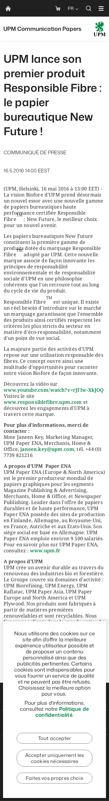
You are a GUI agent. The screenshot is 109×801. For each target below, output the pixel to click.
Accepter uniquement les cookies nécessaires (54, 758)
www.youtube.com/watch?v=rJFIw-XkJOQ (54, 390)
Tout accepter (54, 738)
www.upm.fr (45, 550)
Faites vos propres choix (54, 778)
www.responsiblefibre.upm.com (43, 402)
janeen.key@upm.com (47, 449)
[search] (88, 8)
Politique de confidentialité (62, 711)
